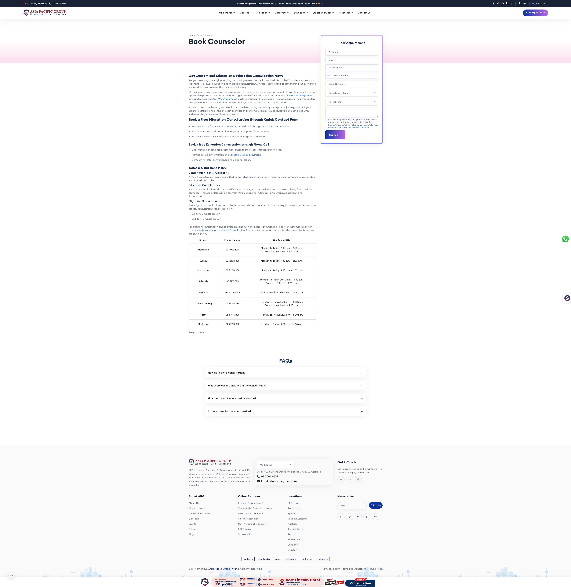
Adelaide (293, 523)
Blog (191, 534)
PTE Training (245, 529)
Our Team (194, 518)
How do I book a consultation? (226, 372)
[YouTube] (503, 3)
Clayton (292, 549)
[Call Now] (358, 479)
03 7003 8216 (59, 3)
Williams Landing (297, 518)
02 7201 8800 (233, 260)
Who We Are (225, 12)
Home (192, 35)
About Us (194, 503)
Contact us (364, 12)
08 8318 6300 (233, 314)
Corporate (281, 12)
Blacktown (294, 539)
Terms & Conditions (361, 127)
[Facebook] (494, 3)
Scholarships (245, 534)
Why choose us (197, 508)
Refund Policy (341, 127)
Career (192, 529)
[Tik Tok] (366, 516)
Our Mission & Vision (200, 513)
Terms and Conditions (353, 568)
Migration (262, 12)
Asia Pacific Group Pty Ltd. (224, 568)
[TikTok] (511, 3)
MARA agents (225, 98)
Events (192, 523)
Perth (291, 534)
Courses (244, 12)
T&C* (320, 3)
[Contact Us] (341, 479)
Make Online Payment (250, 513)
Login (523, 3)
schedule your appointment (245, 154)
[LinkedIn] (507, 3)
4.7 (37, 3)
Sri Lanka (307, 558)
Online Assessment (248, 518)
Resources (344, 12)
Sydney (292, 513)
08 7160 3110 (232, 281)
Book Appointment (535, 12)
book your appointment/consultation (223, 230)
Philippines (291, 558)
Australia (248, 558)
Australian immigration (299, 95)
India (277, 558)
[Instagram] (498, 3)
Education (299, 12)
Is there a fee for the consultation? (229, 411)
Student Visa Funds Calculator (255, 508)
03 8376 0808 (232, 292)
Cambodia (264, 558)
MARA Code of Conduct (252, 523)
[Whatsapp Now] (349, 479)
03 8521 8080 (233, 303)
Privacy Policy (332, 568)
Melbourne (294, 503)
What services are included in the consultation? (237, 385)
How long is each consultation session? (232, 398)
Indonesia (322, 558)
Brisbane (293, 544)
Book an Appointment (250, 503)
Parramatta (294, 508)
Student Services (322, 12)
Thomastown (295, 529)
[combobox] (328, 75)
